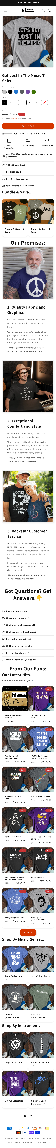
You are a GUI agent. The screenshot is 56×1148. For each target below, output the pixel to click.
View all (28, 932)
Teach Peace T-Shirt (38, 877)
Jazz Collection (39, 976)
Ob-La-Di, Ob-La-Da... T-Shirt (40, 717)
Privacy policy (46, 1138)
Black (10, 92)
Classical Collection (36, 1016)
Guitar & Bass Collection (38, 1102)
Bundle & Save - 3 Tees (14, 231)
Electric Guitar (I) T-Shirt (41, 796)
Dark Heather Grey (22, 92)
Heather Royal (16, 92)
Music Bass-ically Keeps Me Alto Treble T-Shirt (14, 878)
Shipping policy (28, 1142)
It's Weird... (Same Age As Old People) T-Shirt (40, 757)
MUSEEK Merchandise (18, 1138)
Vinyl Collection (13, 1062)
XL (22, 101)
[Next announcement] (51, 3)
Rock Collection (13, 976)
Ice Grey (4, 92)
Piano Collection (40, 1062)
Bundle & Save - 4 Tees (40, 231)
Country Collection (10, 1016)
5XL (5, 107)
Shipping (14, 118)
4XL (44, 101)
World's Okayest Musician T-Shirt (11, 757)
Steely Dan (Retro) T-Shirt (13, 797)
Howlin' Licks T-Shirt (13, 837)
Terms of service (14, 1142)
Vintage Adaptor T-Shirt (14, 918)
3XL (37, 101)
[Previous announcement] (5, 3)
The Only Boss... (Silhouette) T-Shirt (38, 919)
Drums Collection (14, 1100)
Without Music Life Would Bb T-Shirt (41, 838)
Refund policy (34, 1138)
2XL (29, 101)
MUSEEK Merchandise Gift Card (13, 717)
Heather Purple (28, 92)
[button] (5, 10)
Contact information (43, 1142)
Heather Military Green (33, 92)
